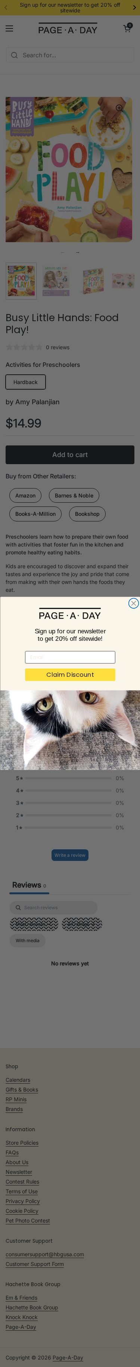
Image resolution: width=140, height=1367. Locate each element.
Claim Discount (70, 675)
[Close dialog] (133, 604)
